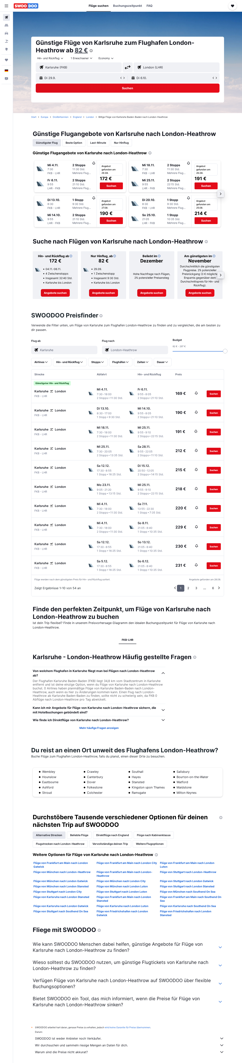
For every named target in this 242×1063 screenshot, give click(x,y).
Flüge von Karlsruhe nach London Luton (122, 906)
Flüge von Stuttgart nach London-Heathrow (188, 872)
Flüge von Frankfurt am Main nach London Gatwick (60, 864)
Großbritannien (60, 117)
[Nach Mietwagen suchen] (6, 33)
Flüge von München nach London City (121, 881)
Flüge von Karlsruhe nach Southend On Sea (188, 906)
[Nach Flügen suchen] (6, 17)
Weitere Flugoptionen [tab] (150, 843)
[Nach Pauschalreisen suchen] (6, 41)
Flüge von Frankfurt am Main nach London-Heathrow (124, 873)
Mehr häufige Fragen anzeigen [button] (99, 727)
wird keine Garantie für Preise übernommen (127, 1027)
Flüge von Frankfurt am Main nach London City (127, 862)
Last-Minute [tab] (98, 142)
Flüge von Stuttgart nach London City (57, 891)
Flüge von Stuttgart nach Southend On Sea (60, 911)
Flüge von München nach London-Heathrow (62, 872)
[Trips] (6, 60)
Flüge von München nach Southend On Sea (187, 891)
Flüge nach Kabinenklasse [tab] (154, 835)
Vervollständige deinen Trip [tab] (110, 843)
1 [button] (180, 588)
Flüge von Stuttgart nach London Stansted (187, 886)
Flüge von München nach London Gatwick (60, 881)
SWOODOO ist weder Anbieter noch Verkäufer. (68, 1038)
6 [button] (213, 588)
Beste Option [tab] (74, 142)
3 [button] (196, 588)
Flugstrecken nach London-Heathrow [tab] (60, 843)
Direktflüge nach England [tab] (112, 835)
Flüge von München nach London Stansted (61, 886)
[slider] (225, 351)
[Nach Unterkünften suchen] (6, 25)
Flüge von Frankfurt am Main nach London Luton (187, 864)
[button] (6, 6)
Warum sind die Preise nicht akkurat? (61, 1052)
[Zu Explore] (6, 49)
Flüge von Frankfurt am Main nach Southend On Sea (190, 898)
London (90, 117)
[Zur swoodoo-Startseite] (26, 6)
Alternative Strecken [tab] (49, 835)
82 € (81, 50)
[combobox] (50, 58)
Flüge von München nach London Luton (122, 886)
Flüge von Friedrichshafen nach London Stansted (185, 913)
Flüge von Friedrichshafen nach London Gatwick (122, 913)
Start (33, 117)
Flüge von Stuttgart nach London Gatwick (186, 881)
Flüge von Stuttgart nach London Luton (122, 891)
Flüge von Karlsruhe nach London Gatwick (60, 906)
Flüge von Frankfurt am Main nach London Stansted (124, 898)
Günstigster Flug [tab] (47, 142)
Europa (44, 117)
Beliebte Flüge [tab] (79, 835)
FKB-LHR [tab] (127, 639)
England (77, 117)
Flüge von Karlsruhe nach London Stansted (61, 897)
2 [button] (188, 588)
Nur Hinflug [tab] (121, 142)
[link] (55, 293)
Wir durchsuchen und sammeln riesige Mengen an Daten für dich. (81, 1045)
